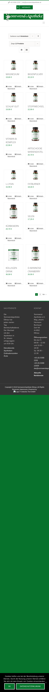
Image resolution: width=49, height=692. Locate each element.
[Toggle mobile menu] (44, 22)
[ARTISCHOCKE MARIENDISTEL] (35, 134)
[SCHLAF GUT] (13, 97)
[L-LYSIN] (13, 175)
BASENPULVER (35, 74)
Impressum (24, 389)
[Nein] (46, 682)
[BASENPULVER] (35, 65)
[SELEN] (35, 207)
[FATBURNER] (35, 175)
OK (9, 686)
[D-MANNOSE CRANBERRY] (35, 254)
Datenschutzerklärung (30, 686)
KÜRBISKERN (12, 225)
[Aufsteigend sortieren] (38, 36)
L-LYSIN (10, 183)
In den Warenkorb (10, 88)
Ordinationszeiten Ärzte (9, 354)
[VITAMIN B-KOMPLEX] (13, 130)
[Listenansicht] (26, 49)
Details (18, 86)
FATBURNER (34, 183)
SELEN (31, 216)
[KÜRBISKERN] (13, 212)
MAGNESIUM (12, 74)
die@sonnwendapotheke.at (31, 2)
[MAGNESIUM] (13, 65)
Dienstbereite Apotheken (9, 349)
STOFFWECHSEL (36, 106)
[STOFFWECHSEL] (35, 97)
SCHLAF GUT (12, 106)
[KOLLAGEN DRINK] (13, 254)
